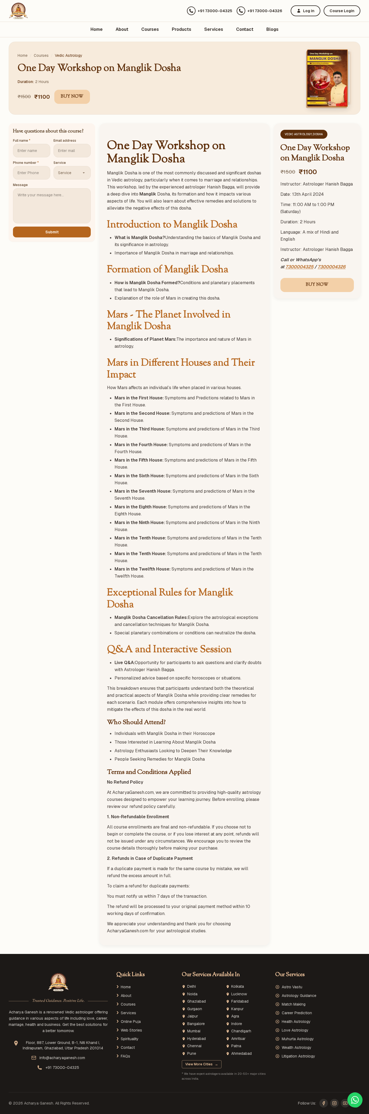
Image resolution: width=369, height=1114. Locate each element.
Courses (150, 29)
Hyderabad (196, 1038)
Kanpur (237, 1009)
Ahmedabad (241, 1053)
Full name (21, 140)
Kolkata (237, 986)
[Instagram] (334, 1103)
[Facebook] (323, 1103)
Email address (64, 140)
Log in (308, 10)
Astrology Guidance (299, 995)
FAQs (125, 1056)
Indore (236, 1024)
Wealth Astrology (296, 1047)
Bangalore (196, 1024)
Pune (191, 1053)
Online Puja (131, 1021)
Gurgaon (194, 1009)
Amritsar (238, 1038)
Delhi (191, 986)
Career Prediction (297, 1012)
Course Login (342, 10)
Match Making (294, 1004)
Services (213, 29)
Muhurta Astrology (298, 1038)
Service (59, 163)
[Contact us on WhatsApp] (355, 1100)
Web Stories (131, 1030)
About (122, 29)
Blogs (272, 29)
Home (96, 29)
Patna (236, 1046)
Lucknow (239, 994)
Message (20, 185)
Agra (235, 1016)
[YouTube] (345, 1103)
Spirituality (130, 1038)
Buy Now (72, 97)
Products (181, 29)
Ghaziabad (196, 1001)
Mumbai (193, 1031)
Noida (192, 994)
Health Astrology (296, 1021)
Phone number (26, 163)
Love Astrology (295, 1030)
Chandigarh (241, 1031)
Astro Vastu (292, 986)
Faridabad (240, 1001)
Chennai (194, 1046)
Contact (244, 29)
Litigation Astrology (298, 1056)
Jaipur (192, 1016)
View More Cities (201, 1064)
